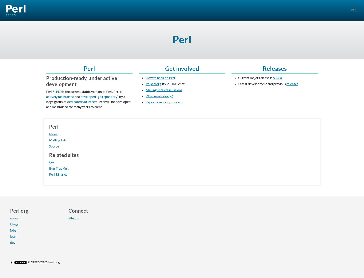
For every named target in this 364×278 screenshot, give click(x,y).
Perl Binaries (58, 174)
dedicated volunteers (82, 102)
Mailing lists (58, 140)
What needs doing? (159, 96)
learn (13, 236)
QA (51, 162)
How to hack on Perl (160, 78)
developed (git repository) (99, 97)
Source (54, 146)
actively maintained (60, 97)
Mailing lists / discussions (164, 90)
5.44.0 (57, 92)
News (53, 134)
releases (292, 84)
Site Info (74, 218)
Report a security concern (164, 102)
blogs (14, 224)
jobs (13, 230)
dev (12, 242)
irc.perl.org (153, 84)
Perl (354, 10)
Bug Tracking (59, 168)
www (14, 218)
